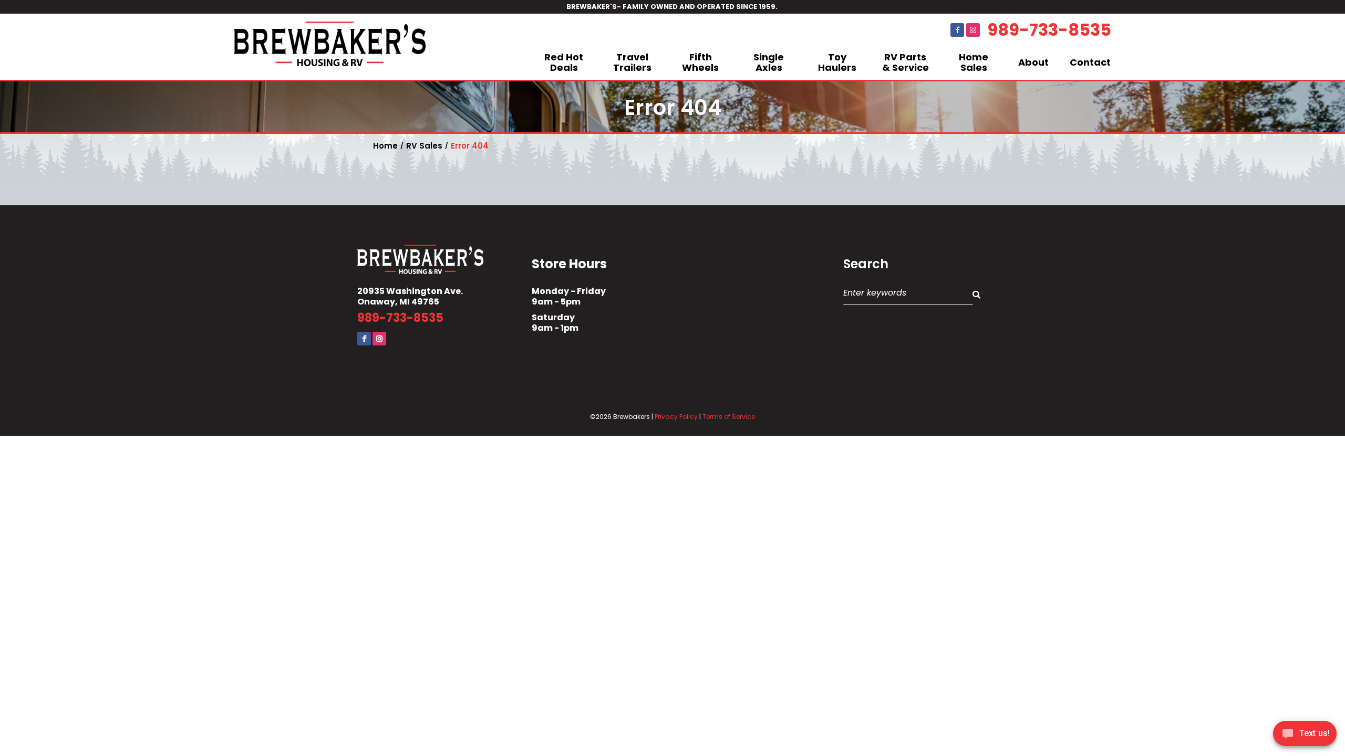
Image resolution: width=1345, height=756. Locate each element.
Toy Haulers (837, 62)
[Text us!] (1305, 735)
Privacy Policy (676, 416)
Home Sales (973, 62)
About (1033, 62)
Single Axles (768, 62)
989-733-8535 (1049, 30)
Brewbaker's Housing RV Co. (330, 47)
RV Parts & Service (905, 62)
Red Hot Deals (563, 62)
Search (865, 264)
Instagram (973, 30)
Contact (1090, 62)
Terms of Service (728, 416)
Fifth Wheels (700, 62)
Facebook (957, 30)
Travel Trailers (632, 62)
